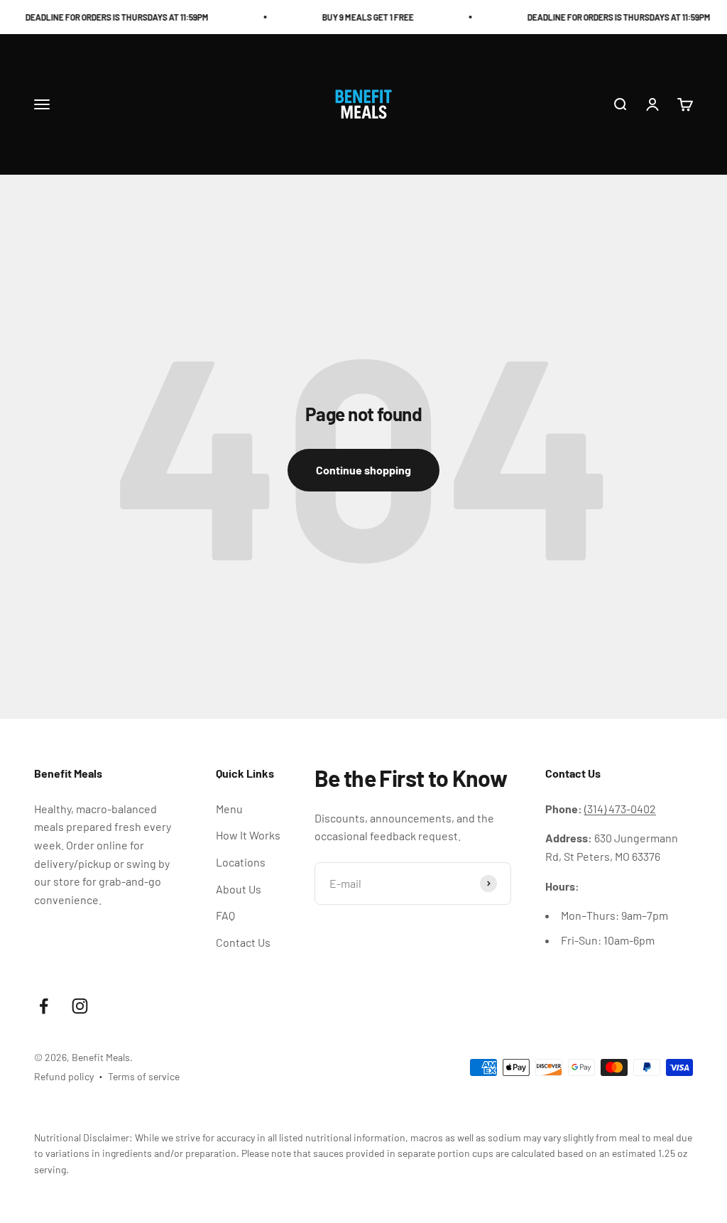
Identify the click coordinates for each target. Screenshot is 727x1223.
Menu (229, 808)
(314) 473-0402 (620, 808)
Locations (241, 862)
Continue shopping (363, 470)
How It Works (248, 835)
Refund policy (64, 1076)
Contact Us (243, 942)
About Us (238, 889)
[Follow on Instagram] (79, 1006)
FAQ (225, 915)
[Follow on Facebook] (43, 1006)
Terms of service (144, 1076)
